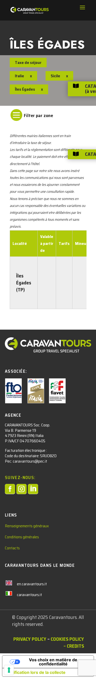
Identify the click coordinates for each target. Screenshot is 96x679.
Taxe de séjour (28, 62)
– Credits (73, 646)
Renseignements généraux (27, 526)
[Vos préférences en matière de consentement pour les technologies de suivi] (9, 670)
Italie (19, 76)
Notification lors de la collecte (36, 672)
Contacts (12, 548)
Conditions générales (22, 537)
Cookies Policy (67, 639)
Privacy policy (29, 639)
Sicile (55, 76)
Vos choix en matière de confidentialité (53, 661)
